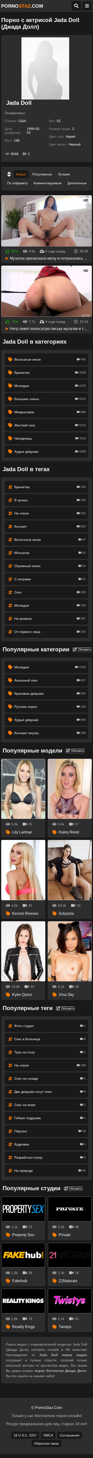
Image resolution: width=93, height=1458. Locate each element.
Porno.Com (22, 6)
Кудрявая (50, 1144)
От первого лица (50, 632)
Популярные (42, 174)
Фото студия (50, 1026)
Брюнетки (50, 372)
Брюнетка (50, 487)
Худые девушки (50, 451)
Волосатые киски (50, 359)
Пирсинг (50, 1131)
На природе (50, 1171)
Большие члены (50, 399)
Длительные (77, 183)
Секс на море (50, 1105)
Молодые (50, 386)
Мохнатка (50, 553)
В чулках (50, 500)
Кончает (50, 526)
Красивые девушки (50, 693)
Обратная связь (46, 1443)
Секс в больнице (50, 1039)
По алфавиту (17, 183)
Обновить (84, 649)
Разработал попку (50, 1157)
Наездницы (50, 438)
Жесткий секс (50, 425)
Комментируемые (48, 183)
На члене (50, 513)
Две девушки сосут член (50, 1092)
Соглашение (69, 1435)
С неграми (50, 579)
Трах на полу (50, 1052)
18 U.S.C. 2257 (25, 1435)
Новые (21, 174)
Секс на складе (50, 1078)
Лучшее (64, 174)
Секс (50, 592)
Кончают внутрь (50, 733)
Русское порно (50, 707)
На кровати (50, 618)
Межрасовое (50, 412)
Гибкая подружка (50, 1118)
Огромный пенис (50, 566)
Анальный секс (50, 680)
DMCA (48, 1435)
